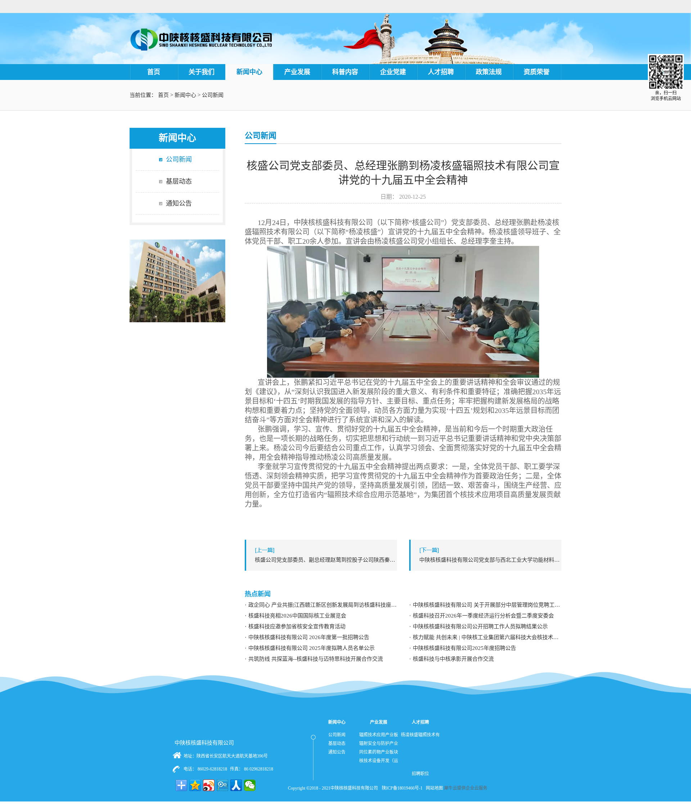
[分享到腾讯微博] (222, 785)
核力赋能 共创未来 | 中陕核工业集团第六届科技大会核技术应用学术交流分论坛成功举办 (487, 637)
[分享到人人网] (236, 785)
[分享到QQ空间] (195, 785)
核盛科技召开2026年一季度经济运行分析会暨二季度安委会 (483, 616)
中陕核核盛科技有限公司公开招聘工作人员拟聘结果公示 (480, 626)
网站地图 (433, 788)
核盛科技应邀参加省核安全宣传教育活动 (297, 626)
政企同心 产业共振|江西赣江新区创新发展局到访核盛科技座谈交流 (322, 605)
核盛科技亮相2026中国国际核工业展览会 (297, 616)
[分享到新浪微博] (208, 785)
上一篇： (326, 560)
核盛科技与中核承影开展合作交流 (453, 659)
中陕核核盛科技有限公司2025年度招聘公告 (464, 648)
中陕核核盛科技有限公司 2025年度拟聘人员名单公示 (311, 648)
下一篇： (490, 560)
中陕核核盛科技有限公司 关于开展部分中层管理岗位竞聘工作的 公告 (487, 605)
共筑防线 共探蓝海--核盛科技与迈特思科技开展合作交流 (315, 659)
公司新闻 (212, 95)
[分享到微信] (250, 785)
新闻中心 (185, 95)
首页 (153, 72)
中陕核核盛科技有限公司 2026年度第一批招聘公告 (308, 637)
